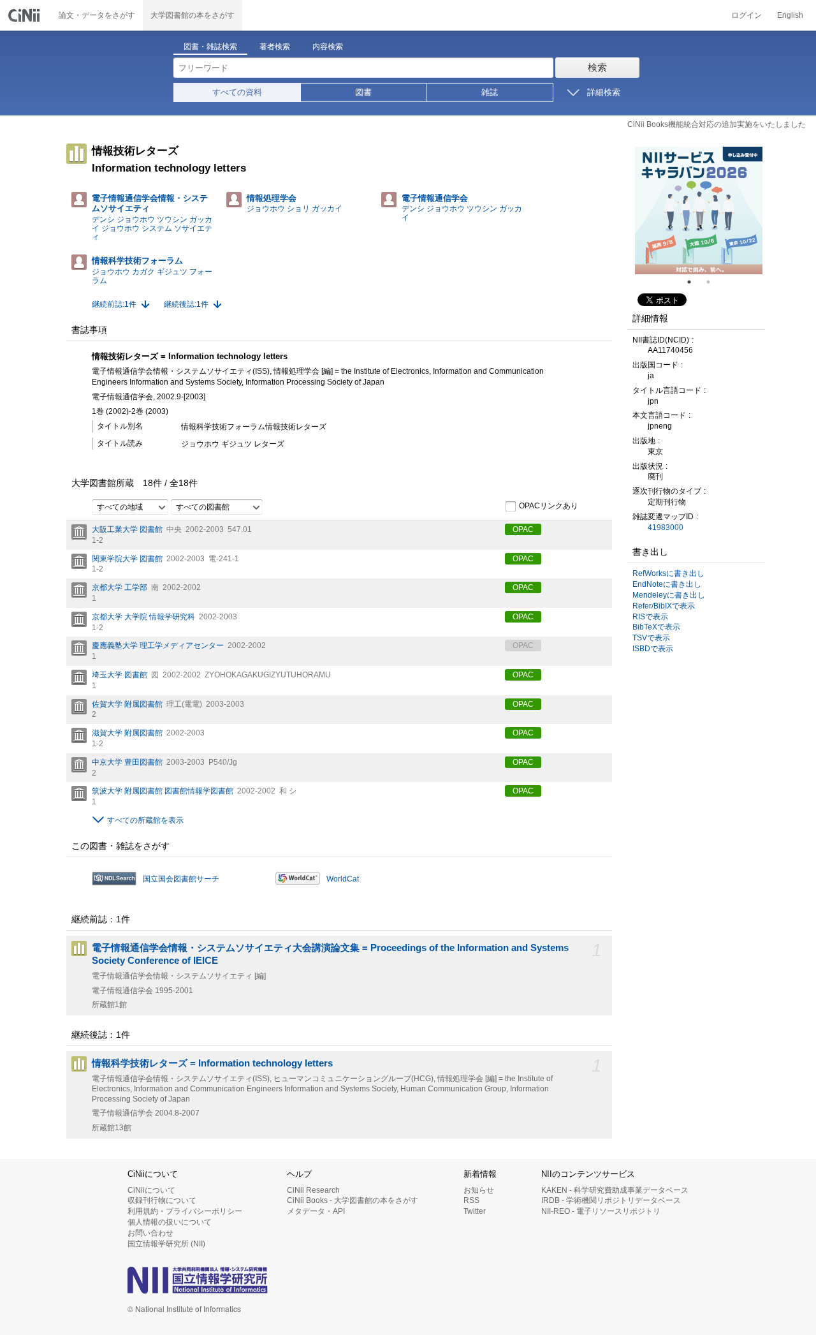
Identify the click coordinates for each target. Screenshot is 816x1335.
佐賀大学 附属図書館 (127, 704)
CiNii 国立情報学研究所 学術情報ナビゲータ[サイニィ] (25, 15)
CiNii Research (313, 1190)
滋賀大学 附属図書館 (127, 732)
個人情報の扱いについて (169, 1222)
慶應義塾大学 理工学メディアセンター (158, 645)
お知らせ (478, 1190)
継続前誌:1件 (114, 304)
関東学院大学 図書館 (127, 558)
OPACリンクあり (548, 505)
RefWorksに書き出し (668, 573)
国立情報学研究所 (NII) (166, 1243)
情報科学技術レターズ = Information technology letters (212, 1063)
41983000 (665, 527)
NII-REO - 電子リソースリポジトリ (600, 1211)
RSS (471, 1200)
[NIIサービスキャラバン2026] (698, 210)
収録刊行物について (161, 1200)
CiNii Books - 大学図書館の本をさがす (352, 1200)
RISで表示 (650, 616)
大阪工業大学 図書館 (127, 529)
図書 (363, 92)
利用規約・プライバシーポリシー (184, 1211)
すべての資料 (237, 92)
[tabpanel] (699, 210)
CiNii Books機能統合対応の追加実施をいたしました (716, 124)
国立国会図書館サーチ (181, 878)
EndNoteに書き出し (666, 584)
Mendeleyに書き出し (668, 595)
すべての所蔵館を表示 (145, 820)
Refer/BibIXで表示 (663, 605)
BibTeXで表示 (656, 627)
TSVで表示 (651, 637)
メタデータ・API (316, 1211)
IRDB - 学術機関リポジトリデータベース (611, 1200)
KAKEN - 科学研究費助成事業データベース (614, 1190)
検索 (597, 67)
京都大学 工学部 (119, 587)
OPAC (523, 529)
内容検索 (327, 46)
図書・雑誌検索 (210, 46)
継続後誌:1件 (186, 304)
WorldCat (342, 878)
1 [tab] (694, 282)
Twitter (474, 1211)
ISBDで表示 (652, 648)
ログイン (746, 15)
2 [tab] (713, 282)
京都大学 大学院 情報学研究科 (143, 616)
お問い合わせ (150, 1232)
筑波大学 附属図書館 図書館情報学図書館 (162, 790)
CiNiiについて (151, 1190)
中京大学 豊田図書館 (127, 762)
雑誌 (489, 92)
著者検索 (274, 46)
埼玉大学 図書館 (119, 674)
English (790, 15)
